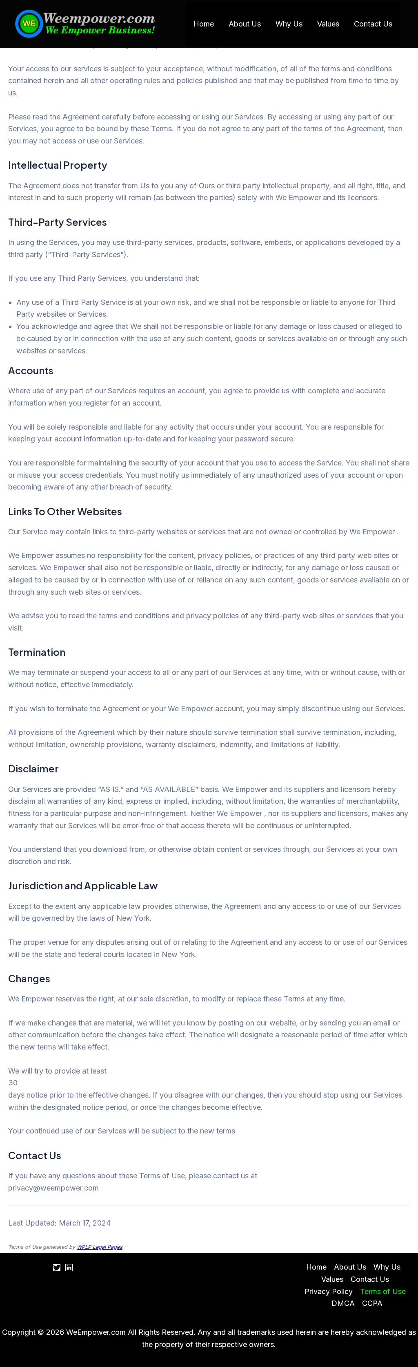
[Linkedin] (69, 1267)
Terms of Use (383, 1291)
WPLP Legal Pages (99, 1247)
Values (328, 24)
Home (203, 24)
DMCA (343, 1303)
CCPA (372, 1303)
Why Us (289, 24)
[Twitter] (56, 1267)
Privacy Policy (329, 1291)
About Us (245, 24)
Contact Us (373, 24)
